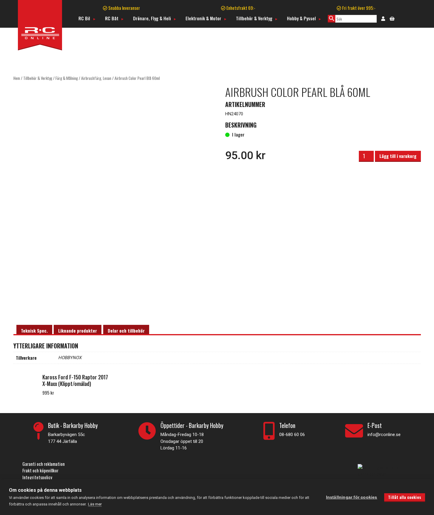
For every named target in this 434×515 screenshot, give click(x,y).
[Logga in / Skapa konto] (383, 18)
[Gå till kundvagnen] (392, 18)
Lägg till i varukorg (397, 156)
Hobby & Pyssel (301, 18)
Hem (16, 78)
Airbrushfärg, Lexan (96, 78)
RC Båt (111, 18)
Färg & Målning (66, 78)
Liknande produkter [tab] (77, 330)
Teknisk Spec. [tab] (34, 330)
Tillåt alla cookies (404, 497)
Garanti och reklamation (43, 463)
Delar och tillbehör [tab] (126, 330)
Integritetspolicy (37, 477)
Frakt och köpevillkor (40, 470)
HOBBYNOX (69, 357)
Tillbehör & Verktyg (254, 18)
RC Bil (84, 18)
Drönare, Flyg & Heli (152, 18)
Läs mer (95, 504)
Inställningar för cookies (351, 497)
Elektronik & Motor (203, 18)
